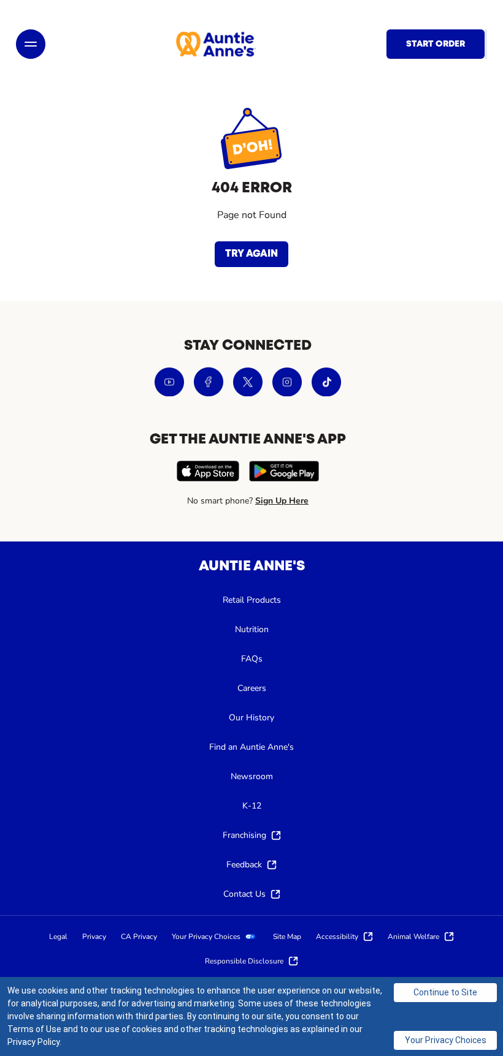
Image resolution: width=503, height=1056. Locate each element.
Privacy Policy (33, 1042)
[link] (216, 44)
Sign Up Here (282, 501)
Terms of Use (34, 1029)
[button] (30, 44)
